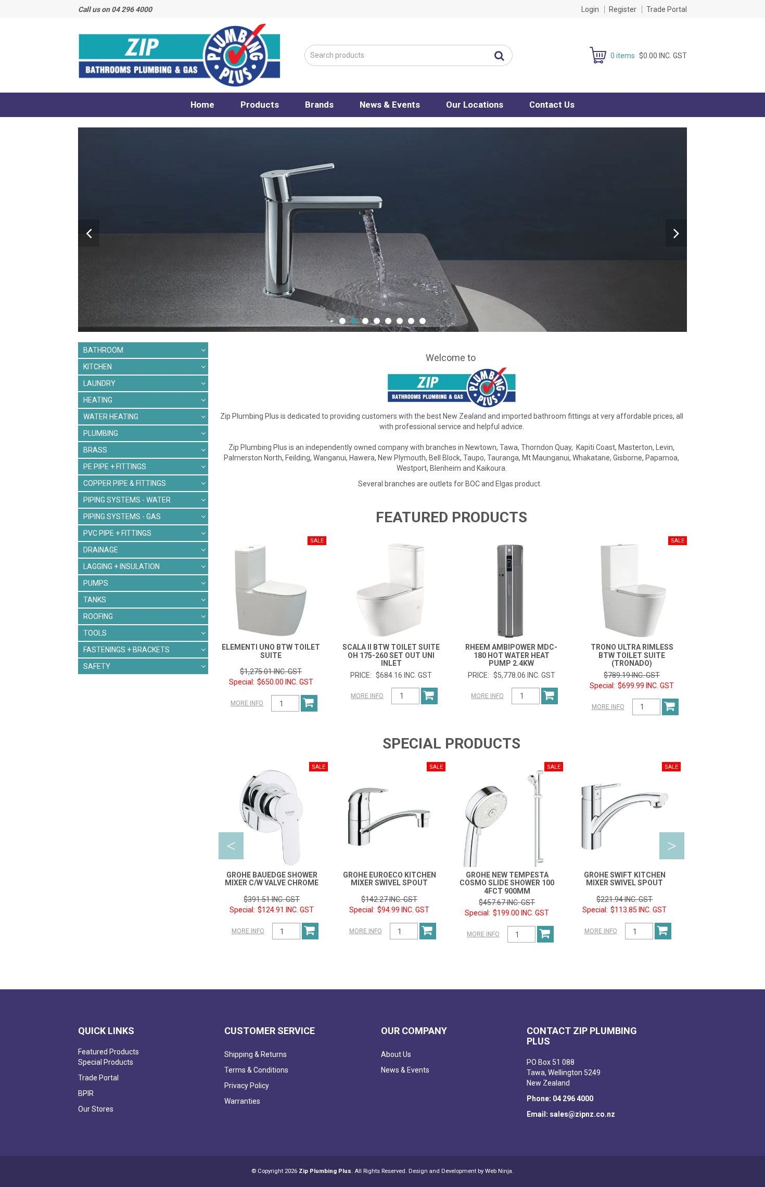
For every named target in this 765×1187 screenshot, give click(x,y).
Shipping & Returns (255, 1054)
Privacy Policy (246, 1085)
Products (259, 104)
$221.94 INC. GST (624, 899)
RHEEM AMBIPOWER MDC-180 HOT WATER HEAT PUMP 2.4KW (511, 655)
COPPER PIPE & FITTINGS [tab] (124, 483)
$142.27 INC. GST (389, 899)
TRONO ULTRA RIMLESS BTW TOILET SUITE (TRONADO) (632, 655)
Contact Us (552, 104)
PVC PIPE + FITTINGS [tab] (117, 533)
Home (202, 104)
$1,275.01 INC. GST (271, 671)
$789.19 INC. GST (632, 675)
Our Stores (95, 1109)
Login (590, 9)
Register (622, 9)
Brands (319, 104)
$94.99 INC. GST (403, 910)
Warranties (242, 1101)
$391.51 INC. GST (272, 899)
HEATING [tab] (97, 400)
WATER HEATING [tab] (110, 416)
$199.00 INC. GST (521, 913)
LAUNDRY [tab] (99, 383)
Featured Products (108, 1052)
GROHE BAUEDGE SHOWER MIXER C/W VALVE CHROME (271, 879)
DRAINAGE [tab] (100, 550)
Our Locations (474, 104)
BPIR (86, 1093)
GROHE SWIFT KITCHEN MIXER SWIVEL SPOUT (625, 879)
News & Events (390, 104)
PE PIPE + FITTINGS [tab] (114, 466)
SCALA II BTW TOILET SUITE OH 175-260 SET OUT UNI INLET (391, 655)
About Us (396, 1054)
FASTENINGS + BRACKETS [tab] (126, 650)
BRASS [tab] (95, 450)
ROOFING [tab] (98, 616)
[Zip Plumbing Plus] (179, 54)
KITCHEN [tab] (97, 367)
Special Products (105, 1062)
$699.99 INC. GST (646, 685)
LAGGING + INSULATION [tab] (121, 566)
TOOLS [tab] (95, 633)
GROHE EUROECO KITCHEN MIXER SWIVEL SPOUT (389, 879)
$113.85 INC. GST (638, 910)
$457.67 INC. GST (507, 902)
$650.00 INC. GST (285, 682)
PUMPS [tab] (95, 583)
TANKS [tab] (94, 600)
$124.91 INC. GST (286, 910)
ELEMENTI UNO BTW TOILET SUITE (271, 651)
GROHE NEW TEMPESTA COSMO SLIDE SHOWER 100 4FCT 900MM (507, 883)
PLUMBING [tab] (100, 433)
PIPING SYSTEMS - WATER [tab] (127, 500)
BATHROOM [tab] (103, 350)
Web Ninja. (499, 1171)
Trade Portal (666, 9)
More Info (247, 703)
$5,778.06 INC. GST (524, 675)
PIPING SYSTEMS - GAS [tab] (122, 516)
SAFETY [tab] (96, 666)
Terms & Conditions (256, 1070)
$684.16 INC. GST (404, 675)
